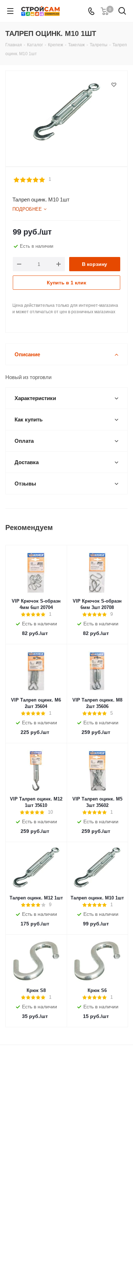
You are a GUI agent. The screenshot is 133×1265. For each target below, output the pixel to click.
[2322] (66, 115)
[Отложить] (114, 85)
